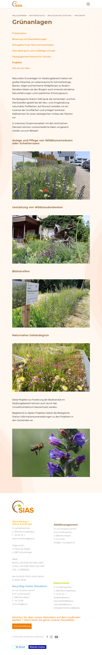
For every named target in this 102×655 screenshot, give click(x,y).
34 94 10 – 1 (20, 535)
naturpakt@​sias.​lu (63, 604)
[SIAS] (17, 4)
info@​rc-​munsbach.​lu (64, 542)
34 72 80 (60, 539)
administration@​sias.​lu (23, 538)
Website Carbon (37, 647)
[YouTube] (56, 637)
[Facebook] (47, 637)
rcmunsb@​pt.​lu (20, 604)
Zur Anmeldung (22, 626)
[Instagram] (51, 637)
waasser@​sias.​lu (62, 597)
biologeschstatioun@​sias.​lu (67, 608)
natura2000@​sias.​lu (63, 601)
